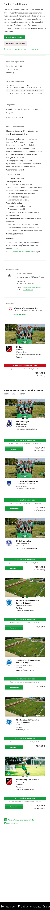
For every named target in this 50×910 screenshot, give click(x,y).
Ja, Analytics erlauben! (15, 37)
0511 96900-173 (28, 290)
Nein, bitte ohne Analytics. (16, 43)
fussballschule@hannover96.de (19, 251)
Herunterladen (20, 314)
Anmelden (13, 449)
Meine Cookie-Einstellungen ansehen (22, 49)
